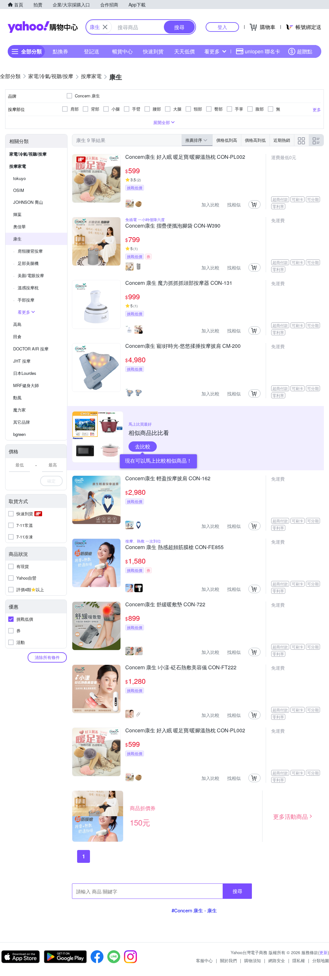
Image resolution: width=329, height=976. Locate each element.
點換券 (60, 51)
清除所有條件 (47, 657)
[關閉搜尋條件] (105, 27)
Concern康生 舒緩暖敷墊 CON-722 (165, 604)
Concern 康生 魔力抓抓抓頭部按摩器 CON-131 (178, 283)
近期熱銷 (281, 140)
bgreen (19, 434)
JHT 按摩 (22, 361)
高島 (17, 324)
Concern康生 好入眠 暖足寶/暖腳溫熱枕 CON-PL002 (185, 157)
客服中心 (204, 960)
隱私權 (298, 960)
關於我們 (228, 960)
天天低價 (184, 51)
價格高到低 (255, 140)
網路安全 (276, 960)
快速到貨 (153, 51)
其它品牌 (21, 422)
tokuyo (19, 178)
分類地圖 (320, 960)
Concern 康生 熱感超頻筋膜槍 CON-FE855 (174, 547)
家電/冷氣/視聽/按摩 (28, 154)
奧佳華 (19, 226)
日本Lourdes (24, 373)
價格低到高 (226, 140)
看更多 (212, 51)
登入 (222, 26)
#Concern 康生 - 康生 (194, 910)
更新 (323, 952)
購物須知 (252, 960)
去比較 (142, 446)
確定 (51, 481)
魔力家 (19, 410)
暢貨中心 (122, 51)
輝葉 (17, 214)
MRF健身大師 (26, 385)
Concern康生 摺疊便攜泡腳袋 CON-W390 (172, 226)
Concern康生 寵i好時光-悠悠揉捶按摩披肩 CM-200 (183, 346)
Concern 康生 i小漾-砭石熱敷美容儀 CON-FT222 (180, 667)
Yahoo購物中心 (43, 27)
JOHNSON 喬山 (28, 202)
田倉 (17, 336)
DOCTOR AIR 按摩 (31, 349)
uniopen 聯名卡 (262, 51)
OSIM (18, 190)
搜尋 (237, 891)
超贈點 (304, 51)
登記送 (91, 51)
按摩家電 (17, 166)
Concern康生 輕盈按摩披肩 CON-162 (167, 478)
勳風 (17, 397)
